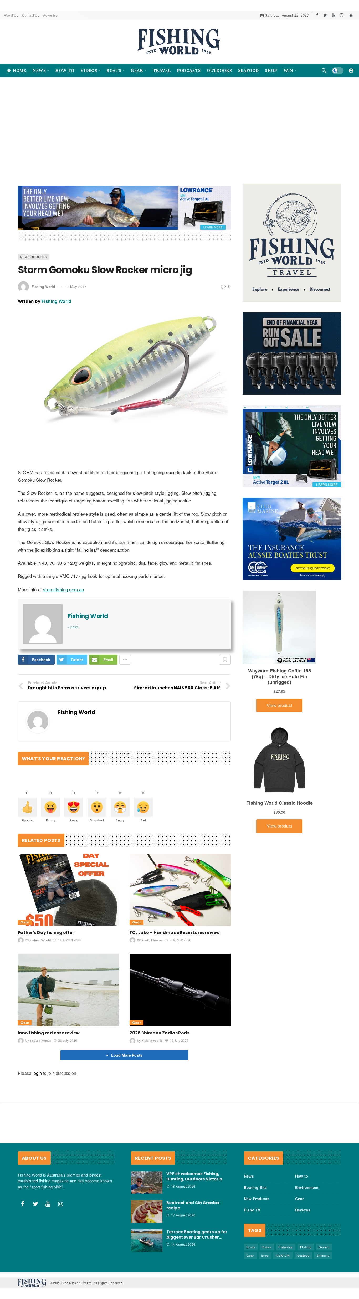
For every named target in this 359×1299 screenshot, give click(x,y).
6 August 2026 (180, 940)
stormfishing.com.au (63, 589)
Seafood (303, 1255)
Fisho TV (252, 1210)
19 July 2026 (179, 1040)
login (37, 1073)
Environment (307, 1187)
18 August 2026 (183, 1186)
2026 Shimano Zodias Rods (159, 1033)
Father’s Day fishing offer (46, 933)
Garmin (324, 1247)
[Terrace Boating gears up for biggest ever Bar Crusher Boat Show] (146, 1240)
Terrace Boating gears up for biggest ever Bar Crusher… (196, 1234)
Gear (24, 922)
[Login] (351, 70)
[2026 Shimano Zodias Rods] (180, 990)
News (249, 1176)
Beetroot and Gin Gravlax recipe (192, 1205)
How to (301, 1176)
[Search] (324, 70)
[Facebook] (317, 15)
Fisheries (286, 1247)
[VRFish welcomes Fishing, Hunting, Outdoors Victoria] (146, 1182)
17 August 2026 (183, 1215)
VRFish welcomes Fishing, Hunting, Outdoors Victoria (194, 1176)
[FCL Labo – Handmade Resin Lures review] (180, 890)
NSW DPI (283, 1255)
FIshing (305, 1247)
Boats (251, 1247)
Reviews (302, 1210)
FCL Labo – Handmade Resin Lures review (175, 933)
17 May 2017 (75, 286)
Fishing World (43, 286)
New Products (33, 257)
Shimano (323, 1255)
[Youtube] (333, 15)
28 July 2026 (67, 1040)
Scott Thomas (152, 940)
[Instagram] (341, 15)
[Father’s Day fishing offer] (68, 890)
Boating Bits (255, 1187)
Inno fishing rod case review (49, 1033)
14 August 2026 (69, 940)
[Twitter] (325, 15)
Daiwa (266, 1247)
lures (265, 1255)
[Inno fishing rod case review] (68, 990)
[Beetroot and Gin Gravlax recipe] (146, 1211)
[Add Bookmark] (225, 660)
